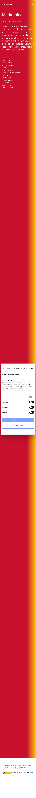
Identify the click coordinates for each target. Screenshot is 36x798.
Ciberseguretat (7, 80)
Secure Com (6, 78)
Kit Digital (10, 21)
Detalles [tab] (16, 368)
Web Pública (7, 60)
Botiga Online (7, 63)
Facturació (6, 75)
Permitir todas (18, 420)
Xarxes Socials (7, 65)
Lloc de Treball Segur (10, 88)
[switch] (31, 402)
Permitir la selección (18, 425)
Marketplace (6, 85)
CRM (4, 68)
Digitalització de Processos (12, 73)
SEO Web (5, 83)
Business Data (7, 70)
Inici (3, 21)
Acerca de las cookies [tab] (27, 368)
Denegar (18, 430)
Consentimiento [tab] (6, 368)
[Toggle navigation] (32, 4)
